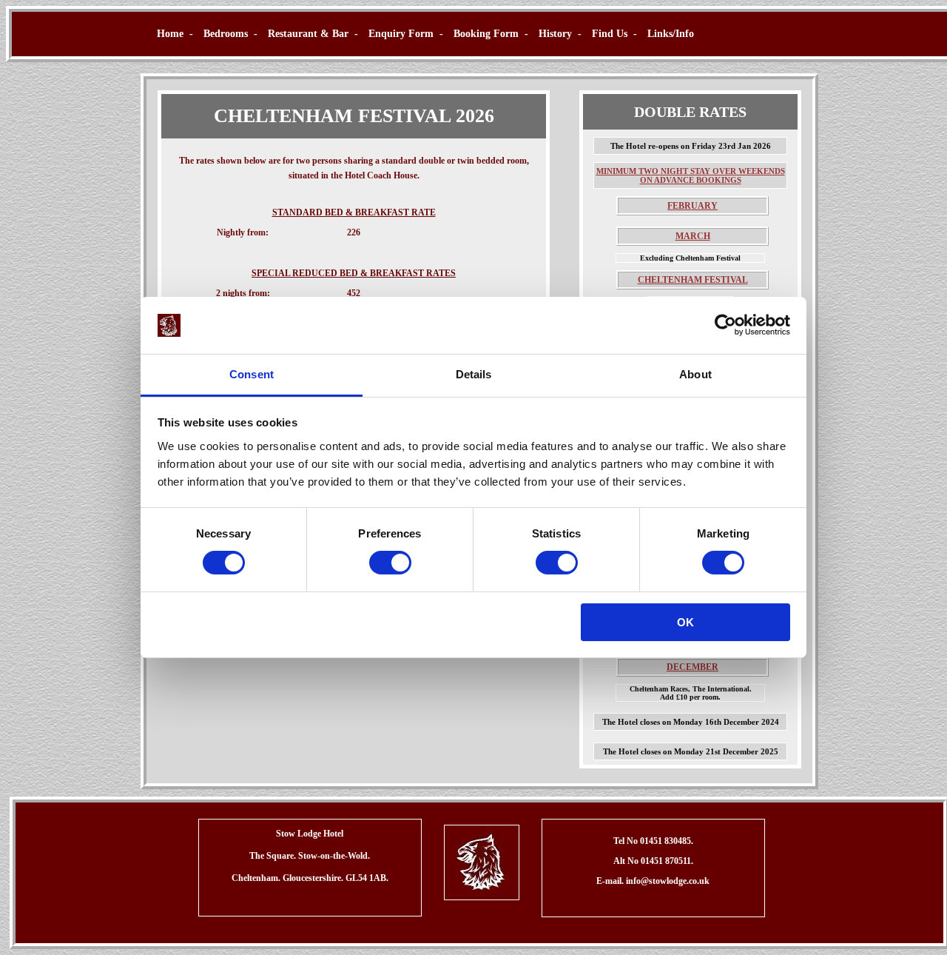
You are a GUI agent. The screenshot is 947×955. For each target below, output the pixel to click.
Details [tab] (474, 374)
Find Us (609, 33)
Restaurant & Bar (308, 33)
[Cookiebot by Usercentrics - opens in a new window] (725, 325)
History (555, 33)
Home (170, 33)
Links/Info (670, 33)
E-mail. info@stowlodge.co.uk (653, 881)
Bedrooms (225, 33)
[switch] (390, 562)
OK (685, 622)
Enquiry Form (401, 33)
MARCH (692, 236)
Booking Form (486, 33)
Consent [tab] (251, 374)
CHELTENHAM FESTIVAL (693, 280)
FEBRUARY (692, 206)
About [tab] (695, 374)
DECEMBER (692, 667)
